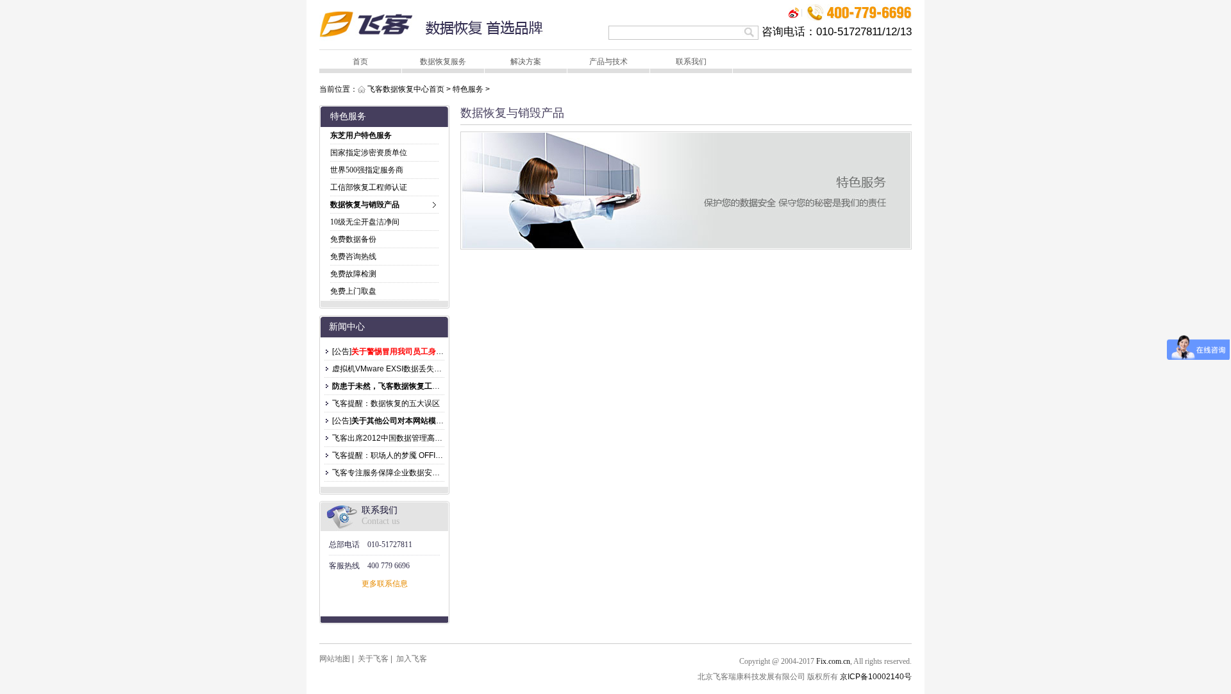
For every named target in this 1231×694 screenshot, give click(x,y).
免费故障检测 (353, 273)
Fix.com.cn (833, 661)
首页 (360, 61)
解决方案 (525, 61)
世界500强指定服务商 (366, 169)
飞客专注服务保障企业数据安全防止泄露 (401, 472)
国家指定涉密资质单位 (368, 152)
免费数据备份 (353, 239)
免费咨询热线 (353, 256)
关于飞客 (373, 658)
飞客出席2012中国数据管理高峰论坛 (395, 438)
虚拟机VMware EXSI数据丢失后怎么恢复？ (406, 368)
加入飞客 (411, 658)
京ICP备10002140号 (876, 676)
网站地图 (334, 658)
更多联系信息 (385, 583)
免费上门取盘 (353, 291)
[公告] (341, 351)
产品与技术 (608, 61)
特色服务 (468, 89)
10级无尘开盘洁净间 (364, 221)
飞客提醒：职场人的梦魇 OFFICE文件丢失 (404, 455)
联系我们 (691, 61)
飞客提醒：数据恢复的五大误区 (386, 403)
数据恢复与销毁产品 (364, 204)
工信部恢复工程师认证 (368, 187)
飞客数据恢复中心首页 (405, 89)
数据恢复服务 (443, 61)
